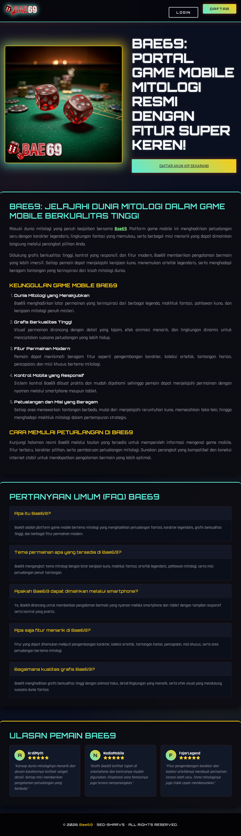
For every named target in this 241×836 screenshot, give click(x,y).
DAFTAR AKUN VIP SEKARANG (184, 166)
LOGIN (183, 12)
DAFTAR (219, 9)
